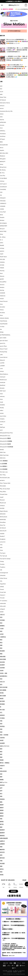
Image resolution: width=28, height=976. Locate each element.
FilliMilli (2, 267)
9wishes (15, 887)
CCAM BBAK (3, 178)
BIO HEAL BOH (4, 153)
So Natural (3, 528)
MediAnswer (3, 379)
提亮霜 (1, 693)
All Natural (3, 100)
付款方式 (2, 614)
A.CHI (1, 91)
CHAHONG (3, 189)
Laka (1, 354)
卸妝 (1, 631)
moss (1, 399)
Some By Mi (3, 530)
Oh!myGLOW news (5, 435)
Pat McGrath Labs (5, 477)
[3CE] (9, 884)
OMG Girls (2, 458)
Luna (1, 368)
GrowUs (2, 284)
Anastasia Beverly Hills (6, 111)
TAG (1, 544)
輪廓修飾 (2, 849)
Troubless (2, 567)
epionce (2, 251)
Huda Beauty (3, 321)
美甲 (1, 788)
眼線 (1, 757)
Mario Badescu (4, 374)
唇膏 (1, 648)
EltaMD (2, 245)
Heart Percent (3, 301)
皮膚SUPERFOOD (4, 746)
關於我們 (19, 971)
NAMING (2, 405)
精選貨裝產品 (21, 938)
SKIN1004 (2, 514)
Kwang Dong (3, 351)
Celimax (2, 181)
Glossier (2, 276)
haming (2, 290)
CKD (1, 192)
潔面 (1, 729)
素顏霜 (1, 779)
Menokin (2, 388)
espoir (1, 254)
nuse (1, 424)
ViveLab (2, 598)
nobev (1, 410)
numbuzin (2, 421)
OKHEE (2, 449)
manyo (2, 371)
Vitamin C (2, 595)
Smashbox (3, 522)
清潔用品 (2, 726)
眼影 (1, 754)
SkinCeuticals (3, 516)
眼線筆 (1, 760)
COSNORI (2, 206)
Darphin (2, 217)
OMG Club (2, 452)
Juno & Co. (2, 343)
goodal (2, 279)
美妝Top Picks (3, 782)
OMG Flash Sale (4, 455)
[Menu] (2, 5)
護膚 (1, 827)
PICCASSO (3, 486)
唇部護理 (2, 651)
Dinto (1, 234)
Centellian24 (3, 186)
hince (1, 315)
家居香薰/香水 (3, 676)
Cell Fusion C (3, 184)
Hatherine (2, 295)
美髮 (1, 796)
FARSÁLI (2, 262)
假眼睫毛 (2, 625)
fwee (1, 273)
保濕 (1, 617)
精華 (1, 777)
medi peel (2, 377)
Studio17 (2, 536)
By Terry (2, 172)
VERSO (2, 586)
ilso (1, 329)
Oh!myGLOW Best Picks (6, 433)
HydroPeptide (3, 323)
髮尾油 (1, 869)
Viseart (2, 589)
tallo (1, 547)
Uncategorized (4, 572)
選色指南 (2, 858)
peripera (2, 480)
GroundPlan (3, 281)
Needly (2, 407)
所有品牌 (24, 880)
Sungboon (2, 539)
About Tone (3, 97)
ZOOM (1, 612)
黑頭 (1, 872)
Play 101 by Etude (5, 488)
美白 (1, 793)
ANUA (1, 114)
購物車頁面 (13, 946)
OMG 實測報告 (4, 460)
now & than (3, 416)
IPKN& (1, 332)
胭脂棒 (1, 804)
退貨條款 (10, 970)
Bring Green (3, 167)
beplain (2, 150)
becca (1, 147)
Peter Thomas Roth (5, 483)
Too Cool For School (5, 558)
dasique (2, 220)
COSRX (2, 209)
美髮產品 (2, 799)
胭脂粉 (1, 813)
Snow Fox (2, 525)
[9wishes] (15, 884)
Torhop (2, 561)
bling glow (3, 158)
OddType (2, 427)
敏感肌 (1, 698)
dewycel (2, 228)
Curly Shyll (3, 212)
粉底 (1, 768)
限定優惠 (2, 863)
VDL (1, 581)
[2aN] (3, 884)
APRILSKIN (3, 122)
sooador (2, 533)
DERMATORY (3, 226)
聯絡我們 (15, 971)
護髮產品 (2, 835)
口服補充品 (3, 637)
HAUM (2, 298)
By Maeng (2, 170)
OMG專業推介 (3, 466)
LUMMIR (2, 365)
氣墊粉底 (2, 715)
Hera (1, 304)
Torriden (2, 564)
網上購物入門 (15, 970)
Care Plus (2, 175)
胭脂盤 (1, 810)
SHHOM (2, 508)
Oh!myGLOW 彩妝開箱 (6, 441)
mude (1, 402)
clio (1, 195)
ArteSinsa (2, 136)
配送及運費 (5, 970)
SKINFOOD (3, 519)
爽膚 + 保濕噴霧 (4, 735)
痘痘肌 (1, 740)
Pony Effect (3, 491)
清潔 (1, 723)
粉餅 (1, 774)
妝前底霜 (2, 662)
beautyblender (4, 144)
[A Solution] (21, 884)
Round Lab (3, 502)
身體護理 (2, 844)
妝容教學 (2, 665)
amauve (2, 105)
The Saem (2, 553)
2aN (1, 86)
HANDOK (2, 293)
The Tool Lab (3, 556)
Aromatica (3, 133)
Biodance (2, 156)
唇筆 (1, 645)
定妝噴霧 (2, 667)
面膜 (1, 866)
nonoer (2, 413)
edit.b (1, 242)
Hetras (2, 309)
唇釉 (1, 653)
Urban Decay (3, 578)
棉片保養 (2, 709)
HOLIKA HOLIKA (4, 318)
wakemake (3, 603)
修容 (1, 623)
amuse (2, 108)
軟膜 (1, 846)
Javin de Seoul (4, 340)
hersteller (2, 307)
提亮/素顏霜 (3, 690)
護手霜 (1, 824)
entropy (2, 248)
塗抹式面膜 (3, 659)
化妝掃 (1, 628)
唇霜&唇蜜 (2, 656)
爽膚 (1, 732)
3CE (1, 88)
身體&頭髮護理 (4, 838)
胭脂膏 (1, 816)
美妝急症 (2, 785)
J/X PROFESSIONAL (5, 335)
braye (1, 164)
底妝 (1, 679)
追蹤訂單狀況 (22, 970)
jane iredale (3, 337)
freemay (2, 270)
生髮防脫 (2, 737)
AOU (1, 116)
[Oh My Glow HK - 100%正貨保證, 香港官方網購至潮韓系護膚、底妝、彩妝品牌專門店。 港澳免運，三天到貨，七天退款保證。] (14, 5)
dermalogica (3, 223)
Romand (2, 500)
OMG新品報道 (3, 469)
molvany (2, 396)
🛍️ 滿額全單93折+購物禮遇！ (7, 9)
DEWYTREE (3, 231)
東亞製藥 (2, 701)
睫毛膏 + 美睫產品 (4, 763)
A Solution (21, 887)
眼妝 (1, 751)
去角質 (1, 634)
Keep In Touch (3, 349)
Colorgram (3, 198)
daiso (1, 214)
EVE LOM (2, 259)
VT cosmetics (3, 600)
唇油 (1, 642)
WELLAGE (3, 606)
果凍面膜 (2, 704)
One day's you (4, 472)
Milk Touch (3, 391)
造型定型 (2, 852)
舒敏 (1, 818)
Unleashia (2, 575)
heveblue (2, 312)
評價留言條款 (9, 971)
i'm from (2, 326)
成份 (1, 684)
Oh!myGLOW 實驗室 (5, 438)
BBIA (1, 142)
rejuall (1, 497)
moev (1, 393)
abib (1, 94)
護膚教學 (2, 830)
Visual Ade (3, 592)
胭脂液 (1, 807)
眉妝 (1, 749)
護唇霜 (1, 821)
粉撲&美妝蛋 (3, 771)
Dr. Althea (2, 237)
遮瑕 (1, 855)
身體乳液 (2, 841)
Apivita (2, 119)
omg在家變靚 (3, 463)
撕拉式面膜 (3, 695)
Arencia (2, 125)
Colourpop (2, 200)
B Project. (2, 139)
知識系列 (2, 765)
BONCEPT (2, 161)
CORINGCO (3, 203)
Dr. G (1, 240)
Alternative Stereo (5, 102)
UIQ (1, 570)
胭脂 (1, 802)
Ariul (1, 128)
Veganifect (3, 584)
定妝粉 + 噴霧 (3, 673)
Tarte (1, 550)
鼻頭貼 (1, 874)
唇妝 (1, 639)
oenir (1, 430)
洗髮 (1, 721)
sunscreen (2, 542)
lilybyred (2, 360)
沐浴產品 (2, 718)
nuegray (2, 419)
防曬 (1, 860)
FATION (2, 265)
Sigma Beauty (4, 511)
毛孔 (1, 712)
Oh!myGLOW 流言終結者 (6, 446)
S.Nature (2, 505)
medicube (2, 382)
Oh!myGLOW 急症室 (5, 444)
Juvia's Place (3, 346)
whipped (2, 609)
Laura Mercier (3, 357)
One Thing (2, 474)
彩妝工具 (2, 681)
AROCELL (2, 130)
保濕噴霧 (2, 620)
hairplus (2, 287)
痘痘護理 (2, 743)
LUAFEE (2, 363)
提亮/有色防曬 (3, 687)
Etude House (3, 256)
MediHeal (2, 385)
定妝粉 (1, 670)
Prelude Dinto (3, 494)
